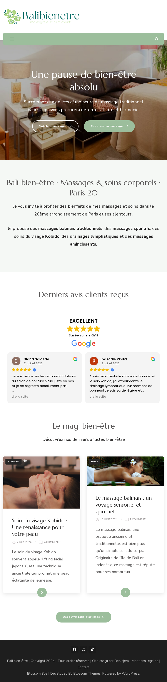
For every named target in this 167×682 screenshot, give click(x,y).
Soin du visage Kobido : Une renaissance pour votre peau (39, 527)
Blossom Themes (87, 673)
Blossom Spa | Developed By (50, 673)
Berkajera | (123, 660)
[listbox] (83, 358)
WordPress (130, 673)
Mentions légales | (146, 660)
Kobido (13, 461)
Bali (94, 461)
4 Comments (53, 542)
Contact (84, 667)
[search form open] (157, 39)
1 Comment (138, 519)
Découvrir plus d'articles (81, 617)
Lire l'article (34, 592)
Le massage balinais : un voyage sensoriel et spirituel (123, 505)
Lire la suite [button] (20, 397)
